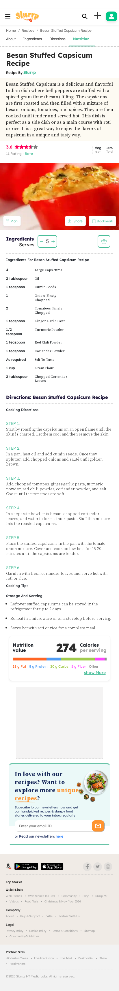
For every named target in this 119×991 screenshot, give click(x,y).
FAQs (49, 916)
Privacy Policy (14, 931)
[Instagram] (108, 866)
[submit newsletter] (98, 826)
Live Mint (66, 958)
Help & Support (30, 916)
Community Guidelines (24, 936)
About (10, 916)
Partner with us (69, 916)
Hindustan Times (17, 958)
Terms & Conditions (65, 931)
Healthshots (17, 964)
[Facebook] (87, 866)
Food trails (31, 901)
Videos (14, 901)
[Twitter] (97, 866)
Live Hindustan (44, 958)
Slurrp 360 (101, 896)
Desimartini (86, 958)
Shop (86, 896)
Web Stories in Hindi (41, 896)
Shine (103, 958)
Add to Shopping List (104, 241)
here (59, 836)
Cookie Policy (37, 931)
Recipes (28, 30)
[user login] (111, 16)
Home (11, 30)
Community (69, 896)
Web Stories (14, 896)
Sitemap (89, 931)
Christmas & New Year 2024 (62, 901)
